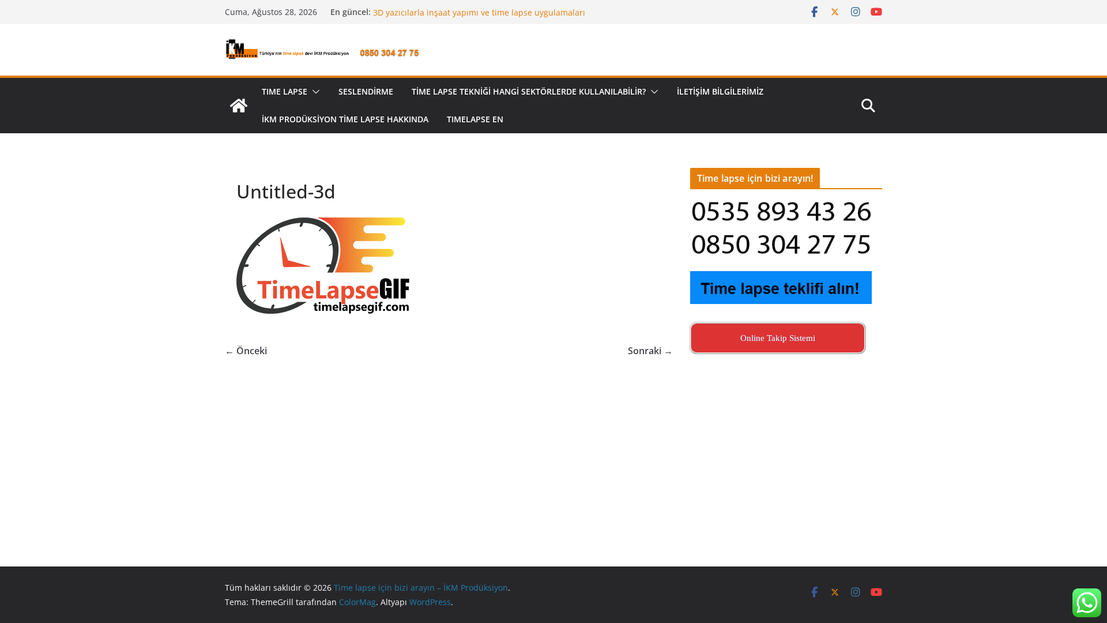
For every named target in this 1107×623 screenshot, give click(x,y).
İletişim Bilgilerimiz (720, 91)
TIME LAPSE (284, 91)
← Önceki (246, 350)
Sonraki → (650, 350)
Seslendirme (365, 91)
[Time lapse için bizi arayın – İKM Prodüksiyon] (239, 105)
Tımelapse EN (475, 119)
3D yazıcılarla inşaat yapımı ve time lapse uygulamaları (479, 16)
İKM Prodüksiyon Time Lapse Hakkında (345, 119)
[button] (313, 92)
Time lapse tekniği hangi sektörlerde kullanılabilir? (529, 91)
